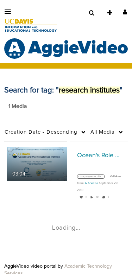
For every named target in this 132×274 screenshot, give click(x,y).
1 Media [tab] (17, 106)
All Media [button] (102, 132)
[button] (9, 12)
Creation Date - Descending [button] (41, 132)
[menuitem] (91, 13)
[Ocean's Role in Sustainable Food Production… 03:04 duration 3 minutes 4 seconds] (37, 163)
